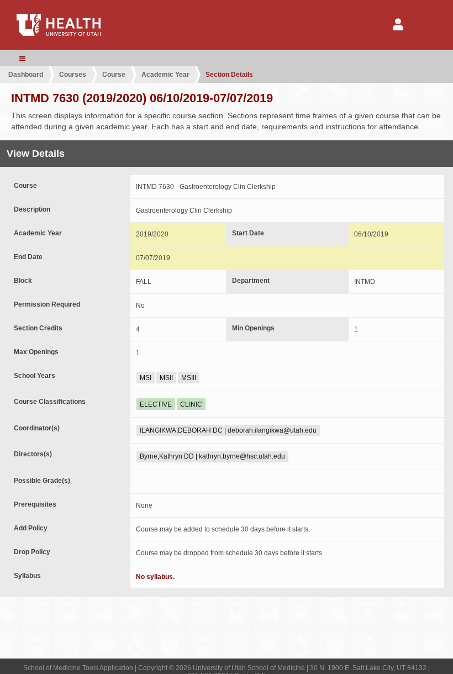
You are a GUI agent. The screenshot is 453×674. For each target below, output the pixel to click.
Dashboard (25, 74)
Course (113, 74)
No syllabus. (155, 577)
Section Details (229, 74)
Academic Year (165, 74)
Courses (72, 74)
